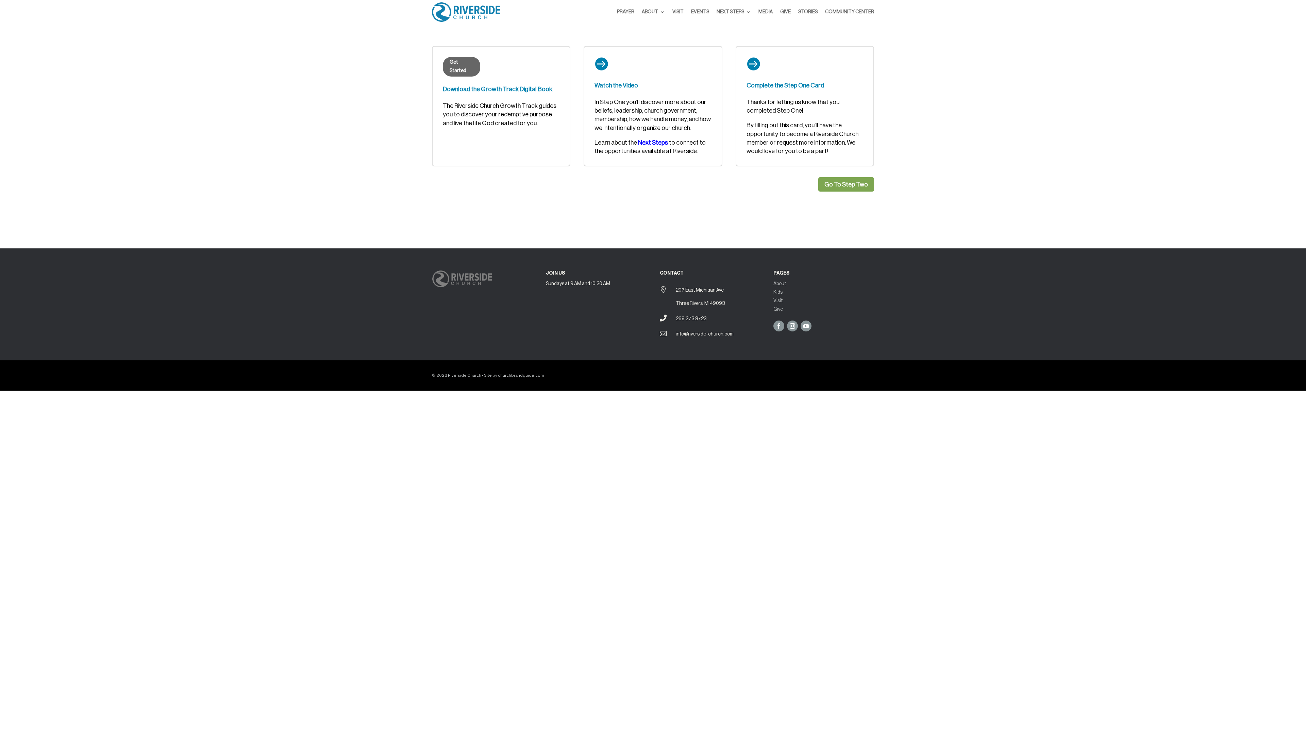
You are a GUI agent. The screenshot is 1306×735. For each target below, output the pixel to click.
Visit (678, 12)
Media (765, 12)
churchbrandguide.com (521, 375)
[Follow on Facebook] (778, 326)
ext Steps (655, 143)
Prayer (625, 12)
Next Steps (730, 12)
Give (785, 12)
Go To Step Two (846, 184)
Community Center (849, 12)
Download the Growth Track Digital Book (497, 89)
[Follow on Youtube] (806, 326)
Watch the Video (616, 85)
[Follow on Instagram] (792, 326)
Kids (778, 292)
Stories (808, 12)
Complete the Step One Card (785, 85)
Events (700, 12)
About (650, 12)
